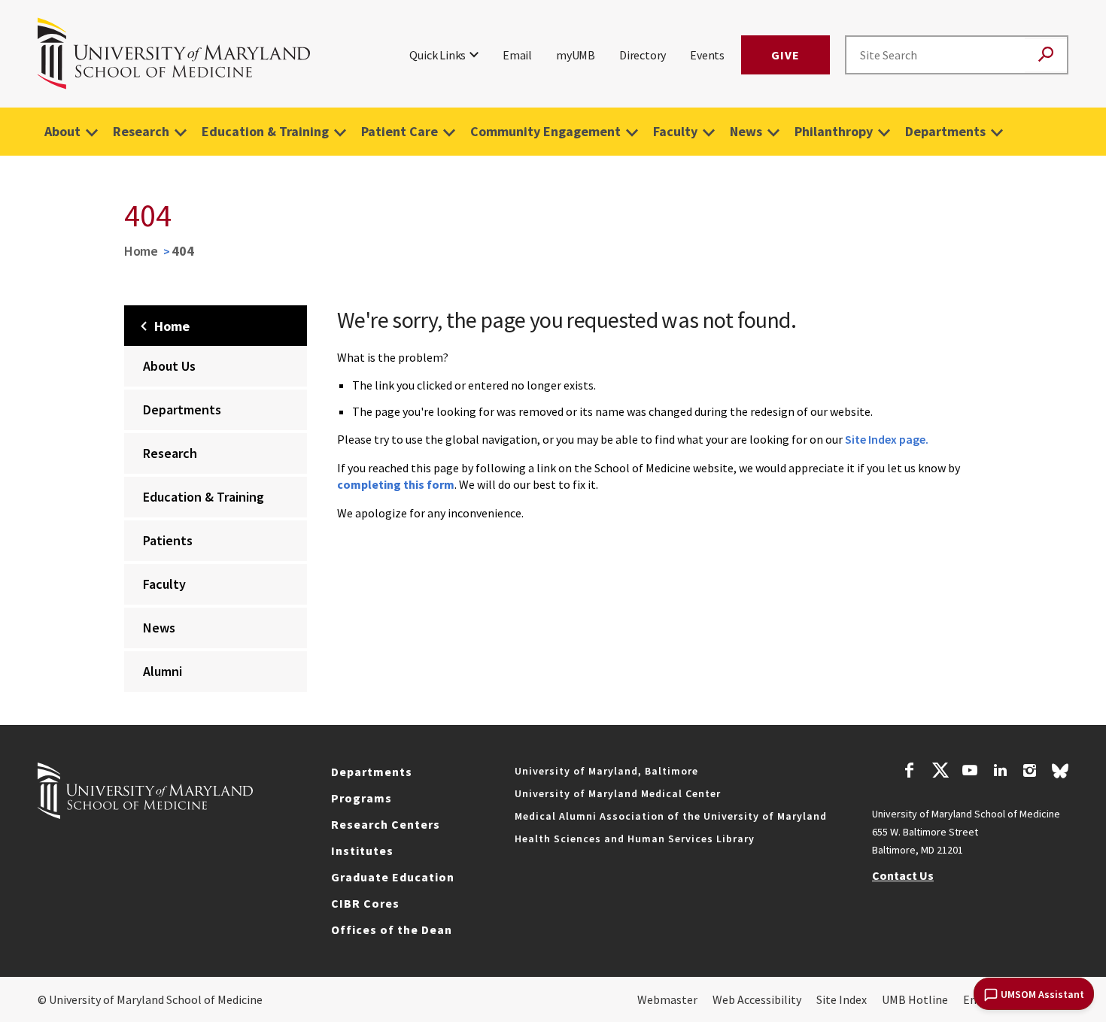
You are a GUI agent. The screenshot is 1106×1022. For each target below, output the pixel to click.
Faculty (675, 131)
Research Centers (385, 824)
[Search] (1046, 55)
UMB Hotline (915, 999)
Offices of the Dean (391, 929)
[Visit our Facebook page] (909, 772)
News (746, 131)
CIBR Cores (365, 903)
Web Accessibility (757, 999)
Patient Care (399, 131)
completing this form (395, 484)
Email (517, 54)
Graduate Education (392, 876)
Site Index (841, 999)
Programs (361, 797)
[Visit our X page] (939, 772)
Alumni (162, 671)
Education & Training (265, 131)
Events (707, 54)
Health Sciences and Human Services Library (635, 838)
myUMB (575, 54)
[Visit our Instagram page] (1029, 772)
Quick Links (437, 54)
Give (785, 54)
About (62, 131)
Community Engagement (545, 131)
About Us (169, 366)
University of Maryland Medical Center (618, 793)
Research (141, 131)
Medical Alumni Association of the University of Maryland (671, 816)
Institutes (362, 850)
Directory (642, 54)
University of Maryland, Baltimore (606, 771)
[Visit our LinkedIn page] (999, 772)
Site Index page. (886, 439)
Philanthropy (834, 131)
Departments (945, 131)
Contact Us (903, 875)
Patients (168, 540)
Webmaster (667, 999)
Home (141, 250)
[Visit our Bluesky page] (1060, 774)
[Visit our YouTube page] (969, 772)
